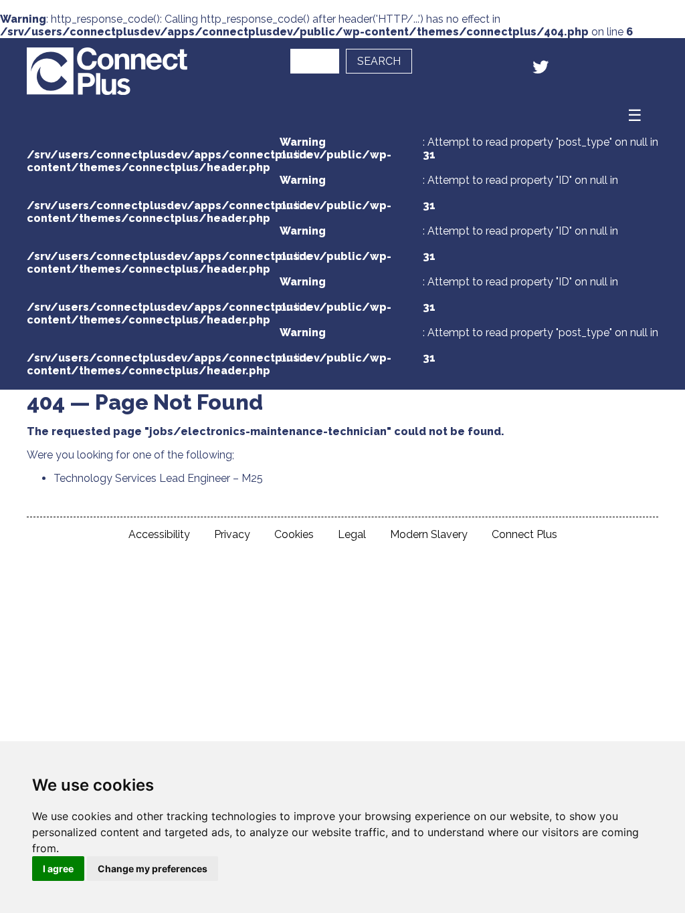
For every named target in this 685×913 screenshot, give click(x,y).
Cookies (294, 534)
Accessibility (159, 534)
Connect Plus (524, 534)
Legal (352, 534)
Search (379, 61)
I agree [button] (58, 868)
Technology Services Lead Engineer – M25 (158, 478)
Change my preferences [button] (152, 868)
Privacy (232, 534)
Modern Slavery (429, 534)
